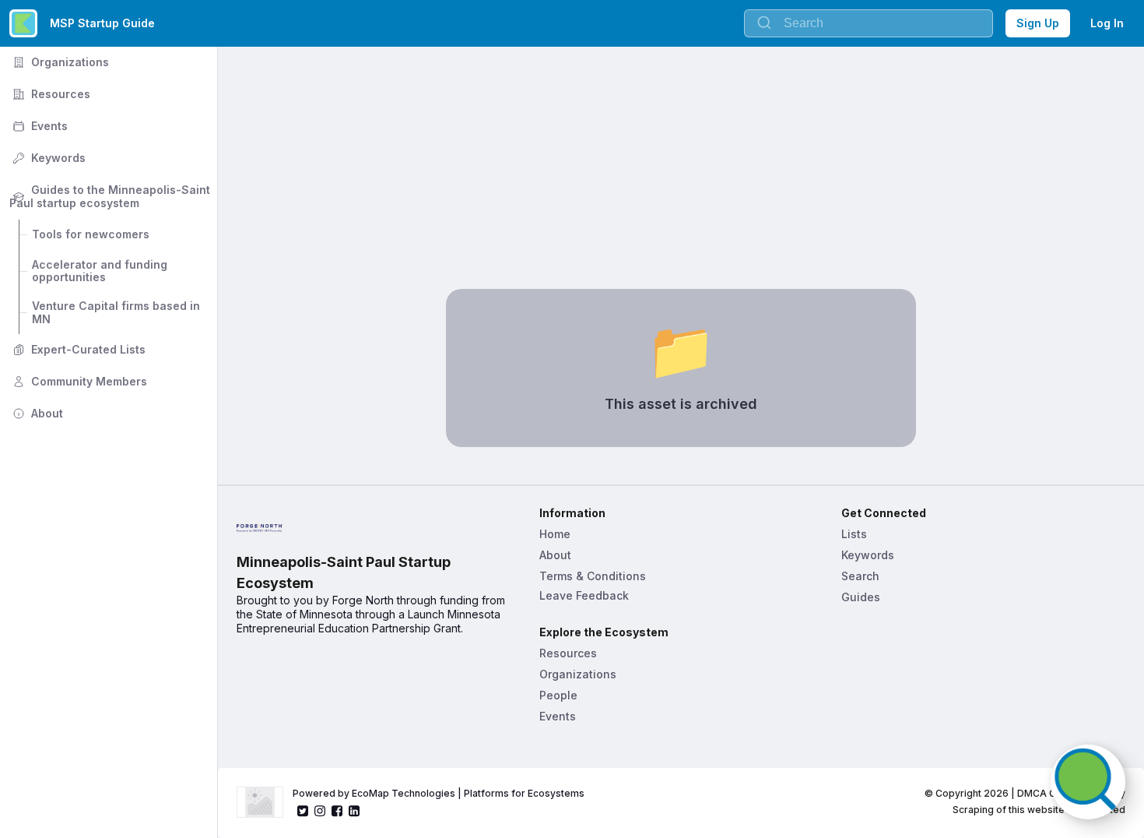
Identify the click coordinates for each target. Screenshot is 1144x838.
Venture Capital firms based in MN (117, 312)
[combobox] (868, 23)
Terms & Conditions (592, 576)
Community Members (78, 381)
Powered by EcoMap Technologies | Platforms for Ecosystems (438, 793)
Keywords (47, 157)
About (36, 413)
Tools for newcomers (90, 234)
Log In (1107, 23)
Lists (854, 533)
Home (554, 533)
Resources (49, 93)
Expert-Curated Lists (77, 349)
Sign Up (1037, 23)
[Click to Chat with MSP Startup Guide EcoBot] (1088, 782)
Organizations (59, 62)
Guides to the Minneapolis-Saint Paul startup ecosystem (111, 196)
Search (860, 576)
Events (38, 125)
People (558, 695)
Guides (860, 597)
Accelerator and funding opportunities (101, 271)
